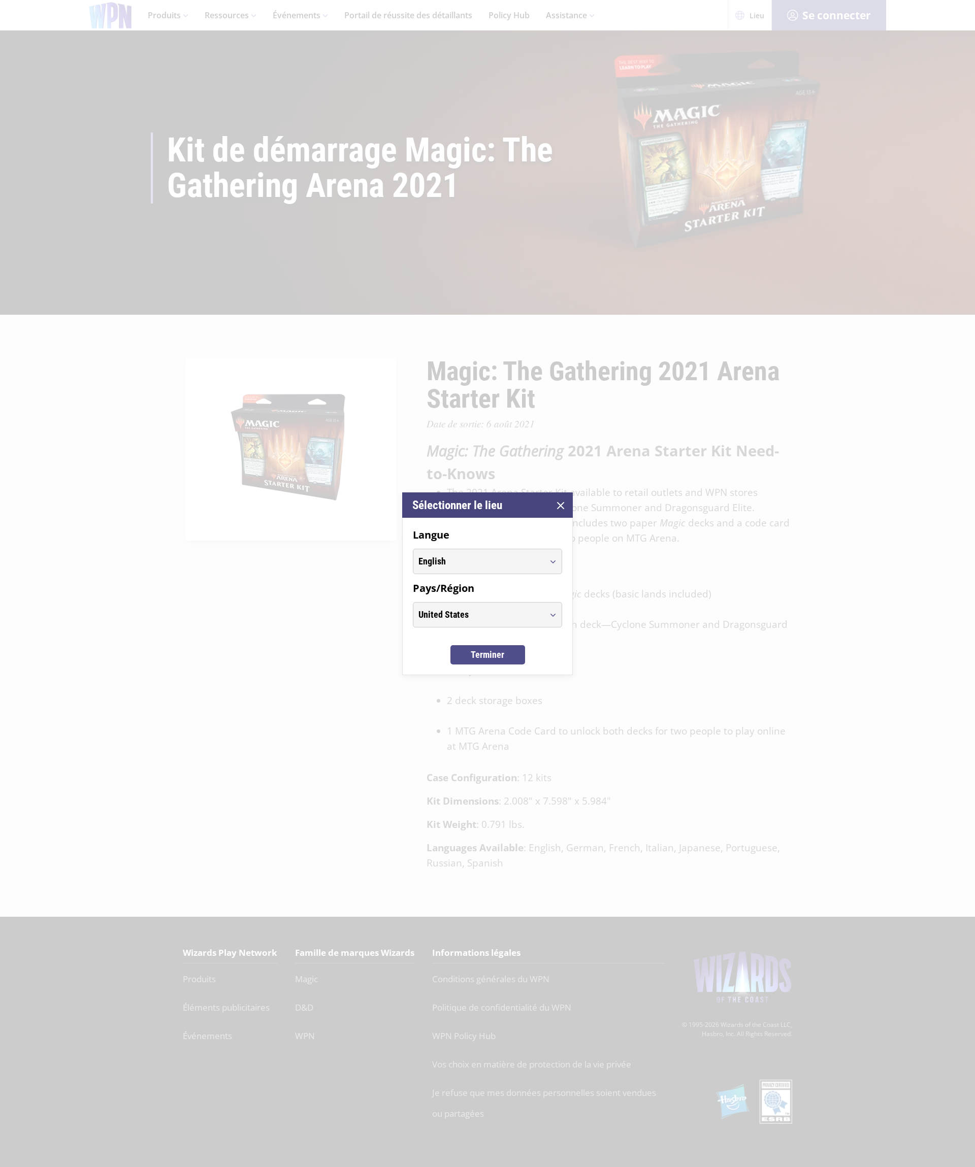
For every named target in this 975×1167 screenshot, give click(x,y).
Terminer (487, 654)
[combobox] (478, 561)
